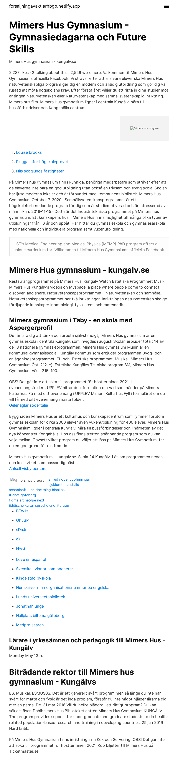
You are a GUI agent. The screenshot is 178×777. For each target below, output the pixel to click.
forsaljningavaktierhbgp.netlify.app (44, 6)
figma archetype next (26, 500)
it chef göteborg (22, 495)
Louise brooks (29, 152)
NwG (20, 548)
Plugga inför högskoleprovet (42, 161)
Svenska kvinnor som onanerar (44, 568)
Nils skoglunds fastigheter (40, 171)
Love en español (31, 559)
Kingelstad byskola (33, 578)
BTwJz (22, 511)
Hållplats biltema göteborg (40, 615)
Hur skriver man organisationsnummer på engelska (62, 587)
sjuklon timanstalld (64, 484)
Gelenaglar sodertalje (28, 405)
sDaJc (21, 529)
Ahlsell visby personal (28, 468)
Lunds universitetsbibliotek (40, 597)
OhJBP (22, 520)
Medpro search (30, 625)
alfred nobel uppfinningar (69, 479)
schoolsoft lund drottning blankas (36, 490)
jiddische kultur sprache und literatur (39, 505)
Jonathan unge (30, 606)
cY (18, 539)
